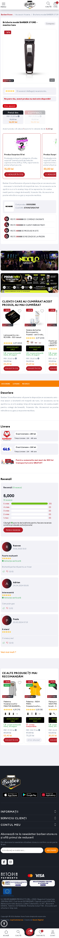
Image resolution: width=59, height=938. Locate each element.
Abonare (51, 850)
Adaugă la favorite (19, 311)
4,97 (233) (40, 338)
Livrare (16, 384)
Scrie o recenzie (13, 530)
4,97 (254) (17, 343)
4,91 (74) (16, 709)
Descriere (5, 384)
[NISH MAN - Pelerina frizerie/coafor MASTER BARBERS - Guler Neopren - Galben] (35, 689)
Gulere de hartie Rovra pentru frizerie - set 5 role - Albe (35, 332)
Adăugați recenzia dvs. (37, 91)
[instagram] (10, 862)
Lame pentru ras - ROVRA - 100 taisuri (12, 336)
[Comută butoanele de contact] (54, 923)
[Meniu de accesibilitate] (4, 923)
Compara (50, 24)
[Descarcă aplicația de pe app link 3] (48, 795)
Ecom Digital (38, 920)
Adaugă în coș (11, 368)
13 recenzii (21, 91)
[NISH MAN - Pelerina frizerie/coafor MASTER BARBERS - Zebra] (13, 689)
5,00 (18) (39, 709)
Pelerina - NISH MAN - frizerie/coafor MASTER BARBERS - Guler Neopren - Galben (34, 703)
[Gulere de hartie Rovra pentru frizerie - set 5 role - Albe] (35, 318)
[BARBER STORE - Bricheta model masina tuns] (29, 80)
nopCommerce (16, 920)
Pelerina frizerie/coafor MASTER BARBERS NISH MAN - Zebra (12, 703)
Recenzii (26, 384)
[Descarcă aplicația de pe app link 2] (29, 795)
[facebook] (4, 862)
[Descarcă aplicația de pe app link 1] (10, 795)
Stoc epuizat (34, 740)
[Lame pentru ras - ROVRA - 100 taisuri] (13, 318)
